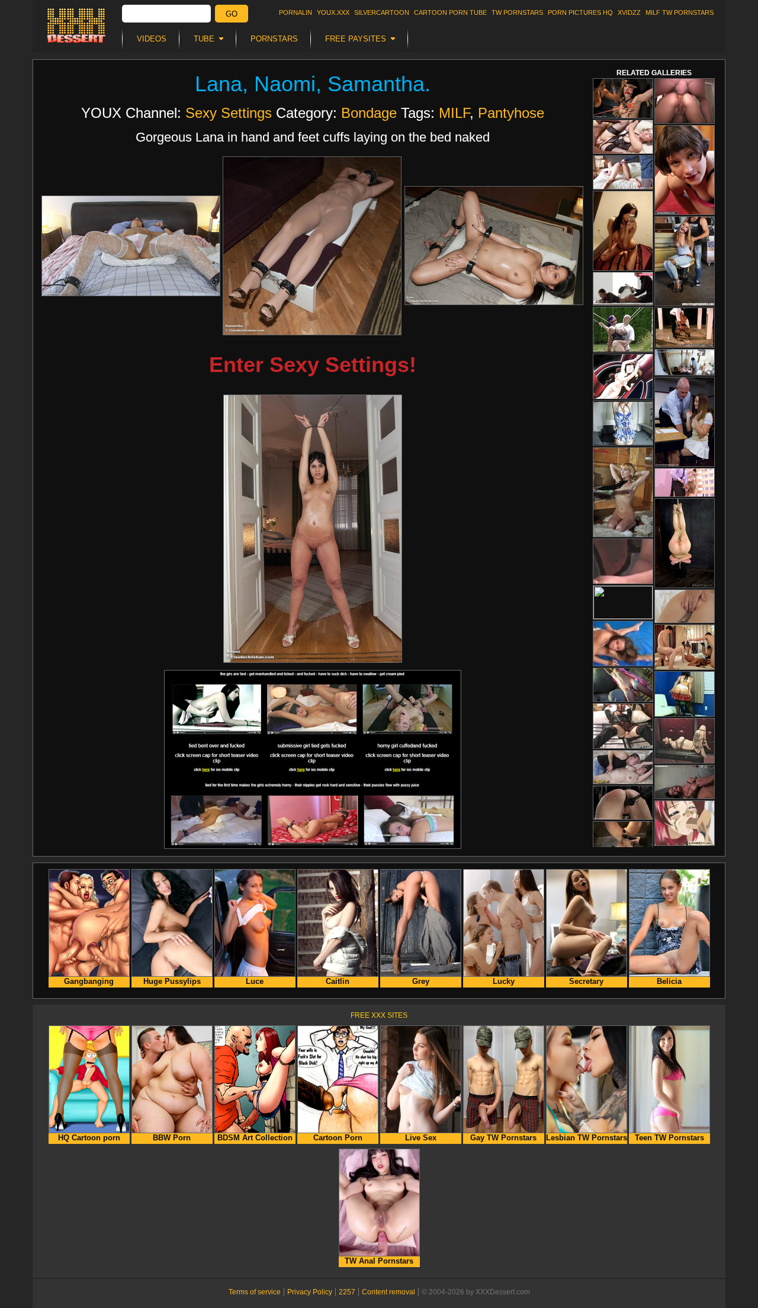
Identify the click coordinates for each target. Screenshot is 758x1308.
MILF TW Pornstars (679, 12)
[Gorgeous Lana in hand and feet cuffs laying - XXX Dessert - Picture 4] (312, 529)
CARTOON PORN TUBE (450, 12)
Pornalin (295, 12)
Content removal (388, 1292)
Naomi (285, 84)
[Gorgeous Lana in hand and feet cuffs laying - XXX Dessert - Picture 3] (493, 245)
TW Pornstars (517, 12)
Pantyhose (511, 113)
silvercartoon (381, 12)
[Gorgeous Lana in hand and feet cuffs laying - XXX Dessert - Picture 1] (130, 245)
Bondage (369, 113)
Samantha (376, 84)
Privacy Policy (309, 1292)
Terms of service (255, 1292)
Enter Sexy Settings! (312, 364)
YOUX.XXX (333, 12)
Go (231, 13)
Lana (218, 84)
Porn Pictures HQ (580, 12)
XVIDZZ (629, 12)
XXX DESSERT (76, 25)
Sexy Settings (228, 113)
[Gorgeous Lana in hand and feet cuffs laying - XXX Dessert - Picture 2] (312, 245)
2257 (347, 1292)
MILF (454, 113)
